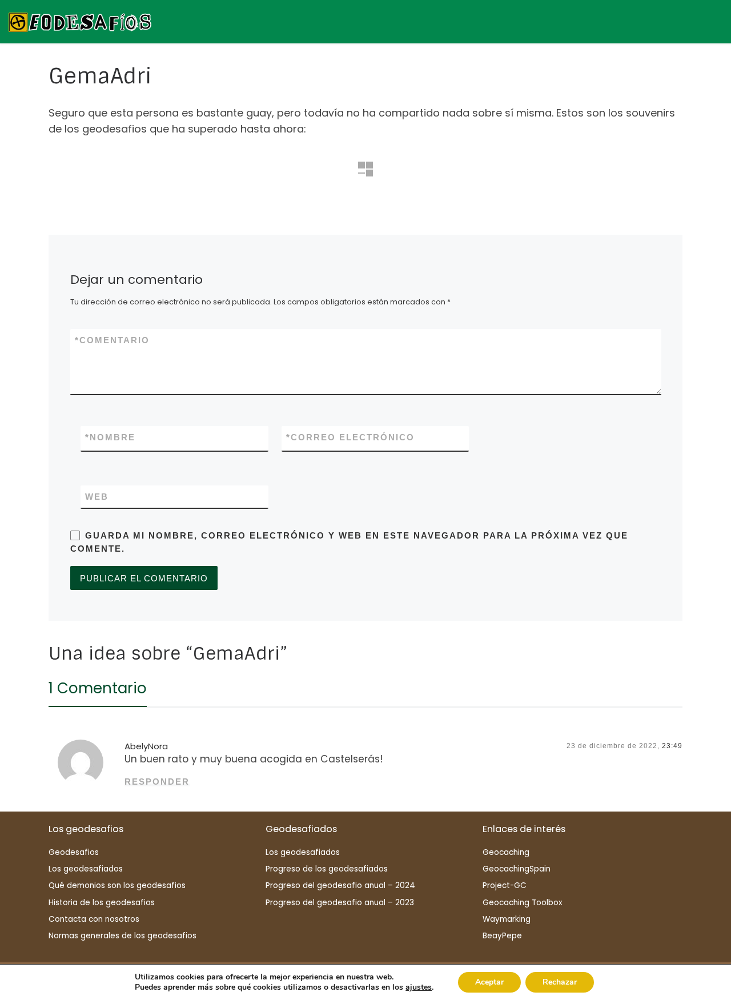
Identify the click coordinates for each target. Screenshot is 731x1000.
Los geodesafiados (86, 869)
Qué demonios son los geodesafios (117, 885)
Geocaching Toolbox (522, 902)
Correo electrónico (350, 437)
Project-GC (505, 885)
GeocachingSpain (517, 869)
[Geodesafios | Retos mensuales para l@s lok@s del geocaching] (80, 20)
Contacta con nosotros (94, 919)
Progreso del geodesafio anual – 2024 (340, 885)
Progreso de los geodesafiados (327, 869)
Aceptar (489, 982)
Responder (157, 781)
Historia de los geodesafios (102, 902)
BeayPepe (502, 935)
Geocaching (506, 852)
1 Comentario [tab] (98, 688)
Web (97, 496)
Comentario (112, 340)
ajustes (418, 987)
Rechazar (560, 982)
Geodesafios (74, 852)
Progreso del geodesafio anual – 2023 (340, 902)
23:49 (672, 746)
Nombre (110, 437)
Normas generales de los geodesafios (122, 935)
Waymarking (507, 919)
